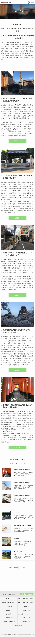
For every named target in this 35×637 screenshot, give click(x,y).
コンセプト (23, 567)
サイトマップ (26, 621)
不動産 (16, 567)
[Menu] (32, 2)
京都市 (10, 567)
